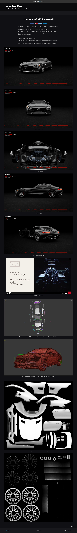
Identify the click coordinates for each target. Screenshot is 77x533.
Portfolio (64, 6)
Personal (32, 12)
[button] (72, 526)
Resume (69, 6)
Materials (49, 12)
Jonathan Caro (14, 6)
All (26, 12)
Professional (40, 12)
